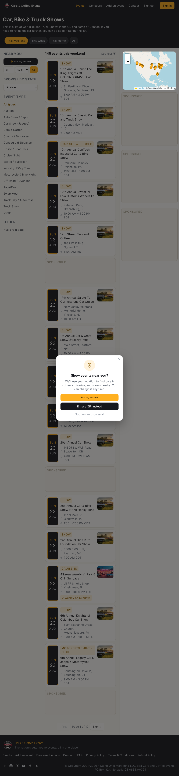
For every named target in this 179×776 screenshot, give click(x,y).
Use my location (89, 397)
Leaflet (140, 88)
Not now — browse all (89, 414)
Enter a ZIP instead (89, 406)
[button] (155, 68)
